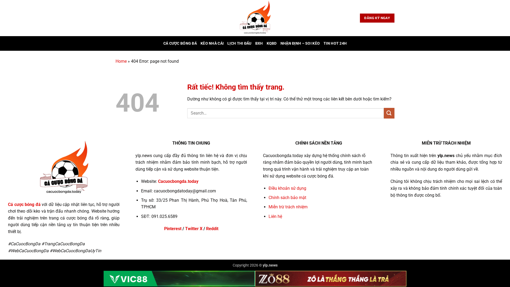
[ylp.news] (255, 18)
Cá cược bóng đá (180, 43)
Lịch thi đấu (239, 43)
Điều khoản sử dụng (287, 188)
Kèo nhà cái (212, 43)
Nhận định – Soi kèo (300, 43)
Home (121, 61)
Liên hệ (275, 216)
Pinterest (172, 228)
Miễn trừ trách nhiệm (288, 206)
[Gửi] (389, 113)
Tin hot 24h (335, 43)
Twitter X (193, 228)
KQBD (272, 43)
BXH (259, 43)
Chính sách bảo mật (287, 197)
